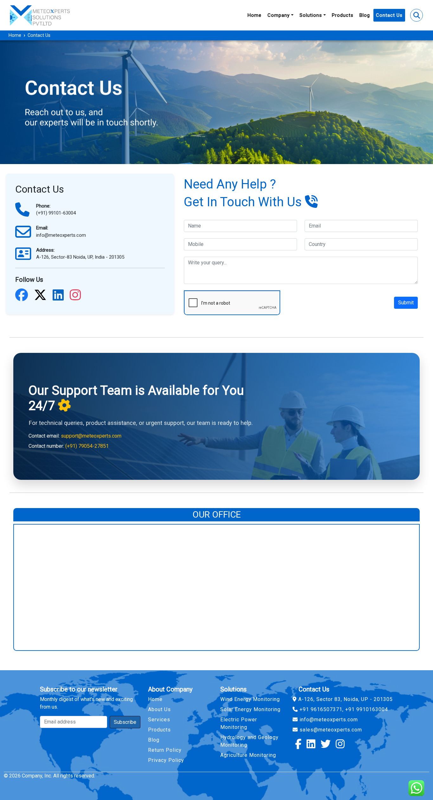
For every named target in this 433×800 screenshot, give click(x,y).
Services (159, 720)
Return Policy (165, 750)
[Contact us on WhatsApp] (413, 785)
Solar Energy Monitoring (250, 709)
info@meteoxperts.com (328, 720)
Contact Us (389, 15)
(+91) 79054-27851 (87, 446)
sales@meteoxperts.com (330, 730)
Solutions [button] (311, 15)
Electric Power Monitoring (238, 723)
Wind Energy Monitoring (250, 699)
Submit (406, 303)
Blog (364, 15)
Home (255, 15)
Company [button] (279, 15)
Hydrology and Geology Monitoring (249, 741)
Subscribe (125, 722)
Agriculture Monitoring (248, 755)
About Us (159, 709)
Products (342, 15)
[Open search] (416, 15)
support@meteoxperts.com (91, 436)
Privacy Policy (166, 760)
